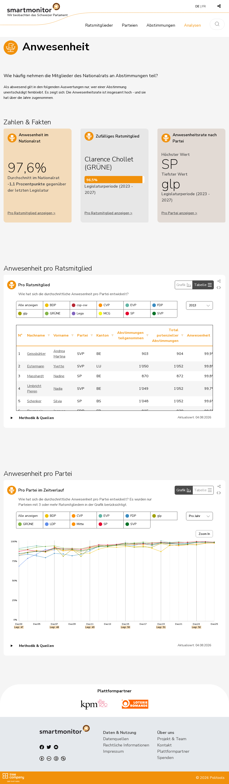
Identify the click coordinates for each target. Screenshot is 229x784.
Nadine (58, 376)
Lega (80, 313)
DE (197, 6)
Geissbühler (36, 353)
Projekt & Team (171, 739)
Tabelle (200, 284)
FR (204, 6)
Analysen (192, 25)
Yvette (58, 366)
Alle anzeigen (28, 305)
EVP (133, 305)
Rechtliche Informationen (126, 745)
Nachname (36, 335)
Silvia (57, 401)
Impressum (113, 751)
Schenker (34, 401)
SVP (160, 313)
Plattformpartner (173, 751)
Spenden (165, 757)
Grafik (181, 284)
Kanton (102, 335)
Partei (82, 335)
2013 (192, 305)
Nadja (57, 388)
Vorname (61, 335)
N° (20, 335)
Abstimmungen (160, 25)
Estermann (35, 366)
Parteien (130, 25)
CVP (107, 305)
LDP (52, 524)
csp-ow (82, 305)
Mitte (80, 524)
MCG (107, 313)
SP (132, 313)
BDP (53, 305)
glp (25, 313)
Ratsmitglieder (99, 25)
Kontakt (164, 745)
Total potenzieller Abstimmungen (165, 335)
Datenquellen (116, 739)
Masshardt (35, 376)
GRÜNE (55, 313)
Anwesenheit (198, 335)
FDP (160, 305)
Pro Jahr (194, 516)
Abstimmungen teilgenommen (130, 335)
